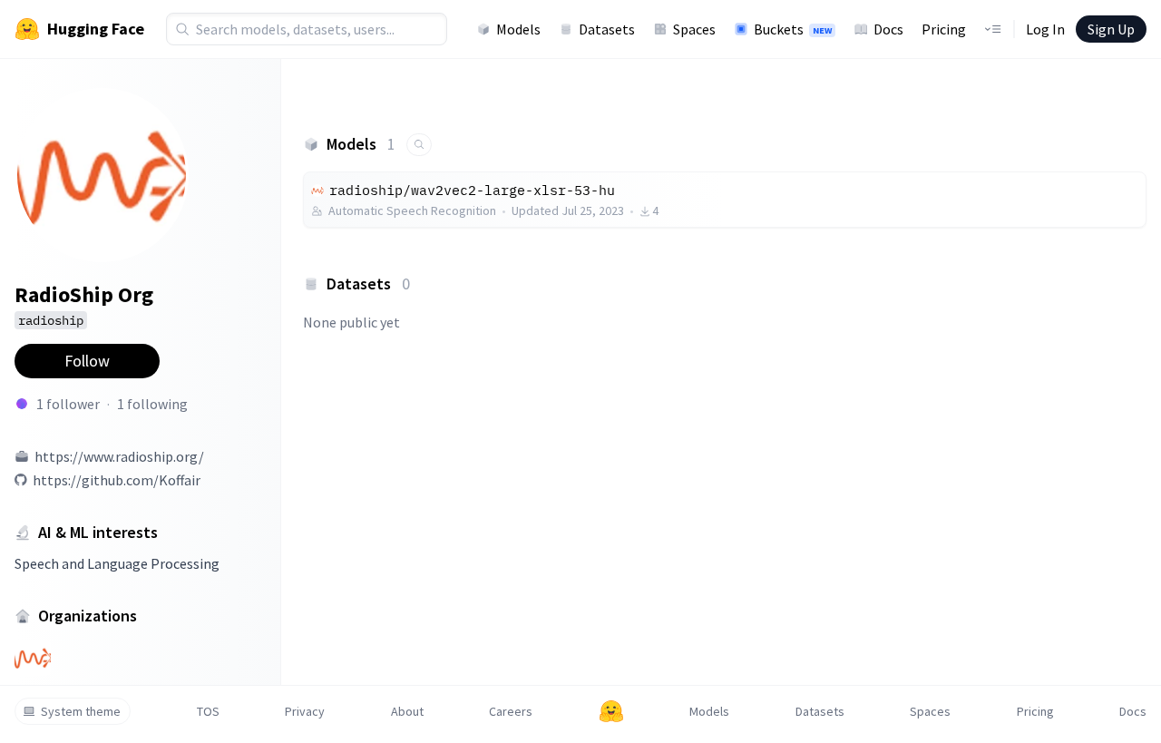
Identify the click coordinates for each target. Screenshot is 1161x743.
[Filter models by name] (419, 144)
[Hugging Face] (611, 711)
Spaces (694, 29)
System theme (81, 711)
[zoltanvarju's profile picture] (22, 403)
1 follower (68, 404)
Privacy (305, 711)
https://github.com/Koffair (116, 480)
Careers (510, 711)
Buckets (793, 29)
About (407, 711)
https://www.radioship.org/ (119, 456)
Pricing (944, 29)
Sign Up (1111, 29)
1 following (152, 404)
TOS (208, 711)
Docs (888, 29)
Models (518, 29)
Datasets (607, 29)
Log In (1045, 29)
